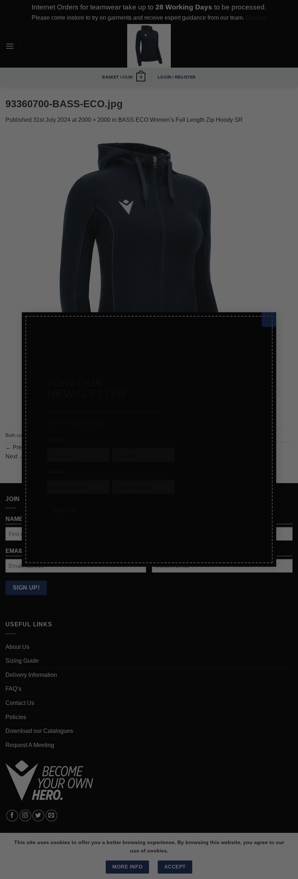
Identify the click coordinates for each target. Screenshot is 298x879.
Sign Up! (65, 498)
